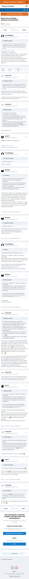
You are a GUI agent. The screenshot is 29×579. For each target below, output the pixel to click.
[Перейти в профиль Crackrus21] (2, 76)
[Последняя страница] (27, 30)
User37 (7, 385)
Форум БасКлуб (8, 6)
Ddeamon (7, 170)
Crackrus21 (8, 75)
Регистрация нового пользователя (14, 533)
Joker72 (7, 136)
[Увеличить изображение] (26, 203)
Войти (14, 544)
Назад (5, 30)
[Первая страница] (2, 30)
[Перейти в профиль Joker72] (2, 137)
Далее (24, 30)
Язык (14, 571)
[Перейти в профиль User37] (2, 386)
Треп (9, 25)
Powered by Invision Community (14, 574)
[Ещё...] (26, 36)
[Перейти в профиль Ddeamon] (2, 170)
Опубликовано (11, 37)
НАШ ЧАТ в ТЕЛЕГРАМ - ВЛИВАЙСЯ (13, 2)
